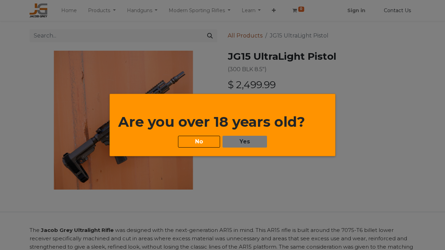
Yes (245, 141)
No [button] (199, 141)
